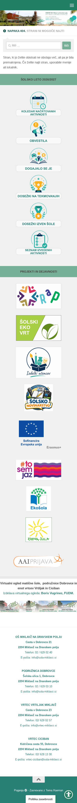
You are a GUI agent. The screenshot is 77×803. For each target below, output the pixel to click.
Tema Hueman (54, 790)
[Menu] (72, 5)
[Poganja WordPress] (25, 790)
